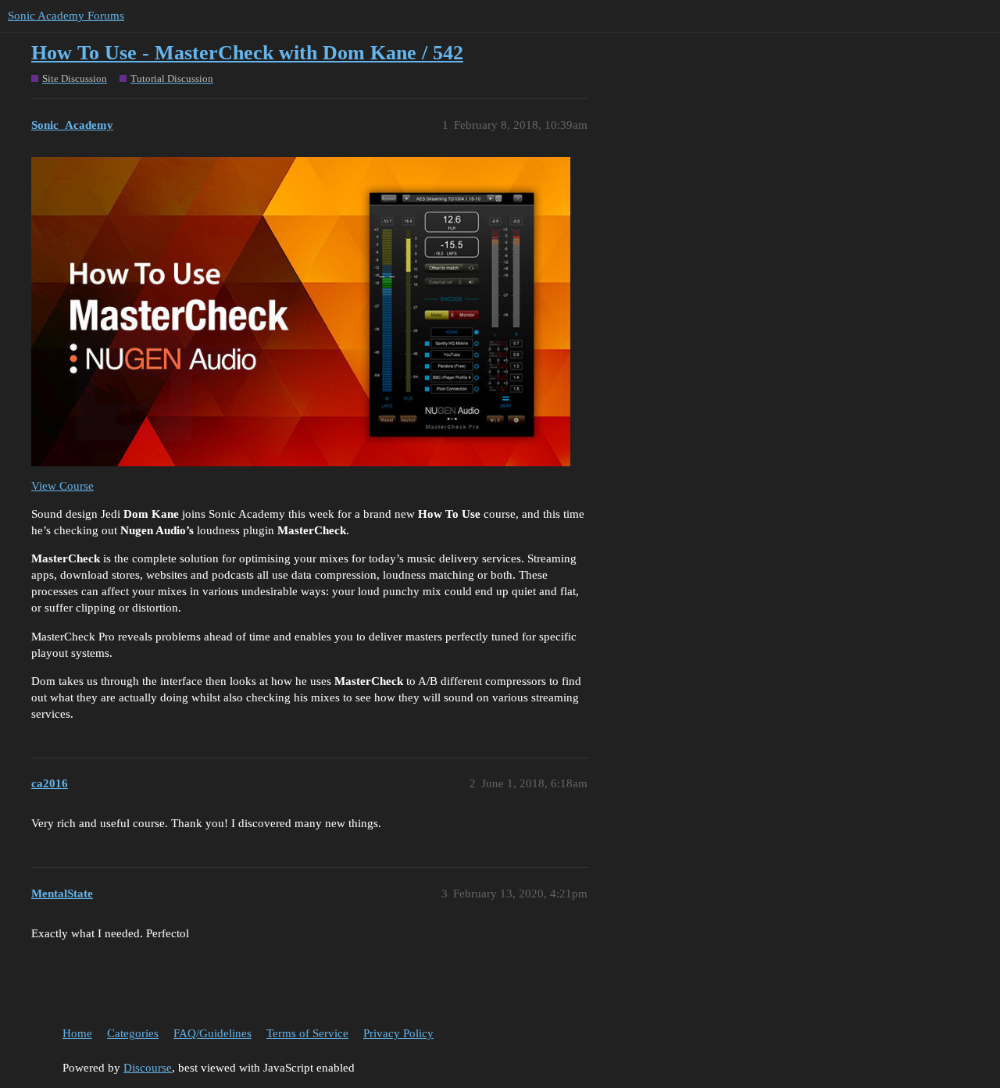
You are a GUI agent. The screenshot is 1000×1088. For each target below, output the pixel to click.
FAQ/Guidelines (212, 1033)
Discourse (147, 1067)
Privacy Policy (398, 1033)
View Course (62, 486)
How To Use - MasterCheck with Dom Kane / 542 (247, 52)
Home (77, 1033)
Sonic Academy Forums (66, 15)
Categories (133, 1033)
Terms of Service (307, 1033)
